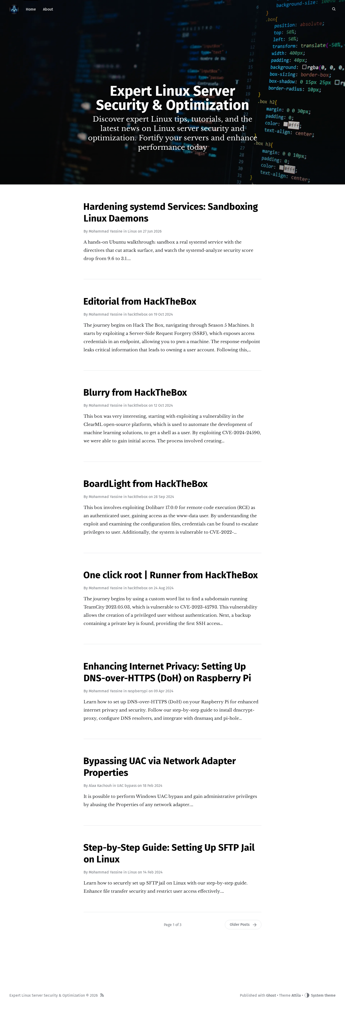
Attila (296, 995)
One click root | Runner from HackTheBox (170, 575)
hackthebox (138, 314)
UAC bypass (127, 785)
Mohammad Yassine (106, 231)
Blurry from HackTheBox (135, 392)
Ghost (271, 995)
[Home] (14, 9)
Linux (132, 231)
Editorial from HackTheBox (139, 301)
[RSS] (102, 995)
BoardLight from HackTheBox (145, 484)
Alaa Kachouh (100, 785)
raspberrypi (138, 691)
